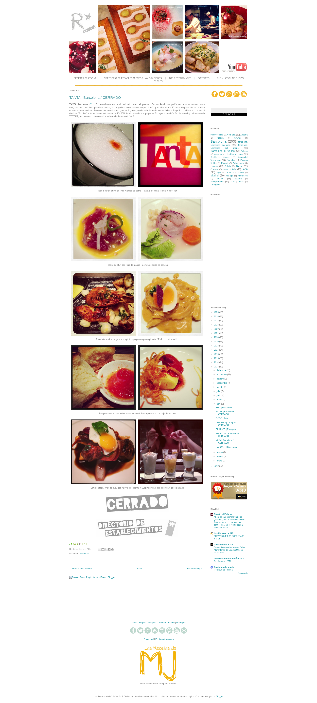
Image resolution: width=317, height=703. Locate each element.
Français (152, 622)
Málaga (229, 175)
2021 (216, 333)
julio (219, 391)
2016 (216, 354)
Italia (234, 169)
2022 (216, 329)
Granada (214, 169)
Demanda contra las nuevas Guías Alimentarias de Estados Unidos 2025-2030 (229, 550)
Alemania (231, 134)
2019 (216, 341)
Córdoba (231, 160)
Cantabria (218, 154)
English (142, 622)
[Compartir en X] (106, 549)
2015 (216, 358)
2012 (216, 466)
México (219, 178)
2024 (216, 320)
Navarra (238, 179)
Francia (214, 166)
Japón (218, 172)
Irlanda (225, 169)
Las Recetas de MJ (223, 533)
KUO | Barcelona (224, 407)
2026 (216, 312)
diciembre (222, 370)
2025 (216, 316)
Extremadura (238, 163)
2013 (216, 366)
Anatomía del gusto (224, 567)
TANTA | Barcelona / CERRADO (225, 413)
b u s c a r (229, 114)
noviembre (222, 374)
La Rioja (230, 172)
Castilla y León (235, 154)
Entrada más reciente (82, 568)
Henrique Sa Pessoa (223, 570)
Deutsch (162, 622)
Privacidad (148, 639)
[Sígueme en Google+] (229, 96)
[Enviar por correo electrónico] (100, 549)
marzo (220, 452)
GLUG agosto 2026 (222, 561)
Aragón (220, 138)
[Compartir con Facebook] (109, 549)
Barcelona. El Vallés (223, 151)
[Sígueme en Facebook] (214, 96)
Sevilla (232, 182)
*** (91, 104)
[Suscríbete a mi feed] (155, 633)
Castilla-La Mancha (220, 157)
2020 (216, 337)
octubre (220, 379)
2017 (216, 350)
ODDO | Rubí (222, 418)
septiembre (222, 383)
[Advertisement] (137, 595)
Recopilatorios (217, 181)
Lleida (241, 172)
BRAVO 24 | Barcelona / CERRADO (227, 434)
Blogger (219, 696)
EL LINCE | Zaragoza (226, 429)
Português (181, 622)
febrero (220, 456)
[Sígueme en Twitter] (222, 96)
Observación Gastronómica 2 (229, 558)
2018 (216, 345)
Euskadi (225, 163)
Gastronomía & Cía (223, 544)
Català (134, 622)
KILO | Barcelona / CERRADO (224, 441)
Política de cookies (164, 639)
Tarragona (215, 184)
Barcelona (84, 553)
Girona (239, 166)
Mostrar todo (243, 573)
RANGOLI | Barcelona (226, 447)
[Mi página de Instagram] (236, 96)
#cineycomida (217, 135)
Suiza (241, 182)
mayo (220, 399)
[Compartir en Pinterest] (112, 549)
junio (219, 395)
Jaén (245, 169)
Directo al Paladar (223, 514)
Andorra (244, 135)
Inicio (139, 568)
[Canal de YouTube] (243, 96)
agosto (220, 387)
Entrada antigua (194, 568)
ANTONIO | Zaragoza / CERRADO (227, 423)
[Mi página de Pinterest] (169, 633)
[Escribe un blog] (103, 549)
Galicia (228, 166)
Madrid (215, 175)
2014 (216, 362)
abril (219, 404)
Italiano (171, 622)
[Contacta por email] (184, 633)
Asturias (237, 138)
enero (220, 460)
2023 (216, 324)
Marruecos (243, 176)
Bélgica (244, 151)
